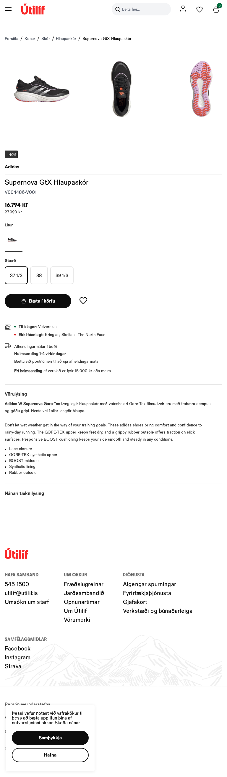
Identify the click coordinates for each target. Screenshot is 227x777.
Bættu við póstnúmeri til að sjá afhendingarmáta (56, 361)
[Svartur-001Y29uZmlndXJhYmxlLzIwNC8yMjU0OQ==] (13, 240)
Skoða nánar (67, 722)
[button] (8, 8)
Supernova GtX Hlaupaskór (107, 38)
